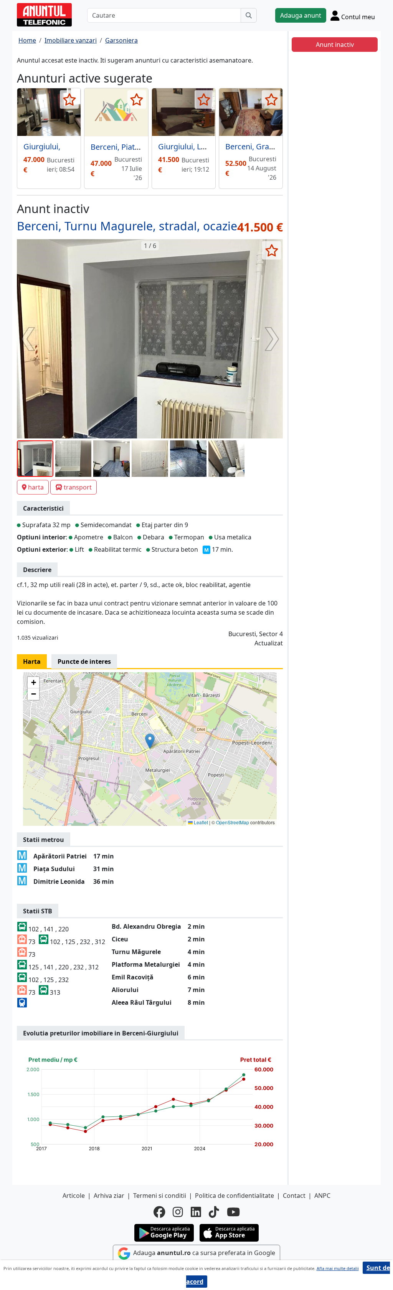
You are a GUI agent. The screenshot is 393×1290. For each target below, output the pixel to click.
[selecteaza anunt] (69, 99)
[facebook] (159, 1212)
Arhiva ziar (109, 1195)
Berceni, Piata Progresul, (134, 147)
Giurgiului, (41, 146)
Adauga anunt (300, 15)
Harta (32, 661)
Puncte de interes (84, 661)
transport (78, 487)
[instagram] (178, 1212)
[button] (150, 741)
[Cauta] (249, 15)
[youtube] (233, 1212)
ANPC (322, 1195)
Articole (74, 1195)
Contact (294, 1195)
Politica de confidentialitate (234, 1195)
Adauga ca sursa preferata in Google (203, 1253)
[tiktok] (214, 1212)
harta (36, 487)
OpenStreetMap (232, 822)
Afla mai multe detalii (338, 1268)
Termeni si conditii (159, 1195)
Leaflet (200, 822)
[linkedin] (196, 1212)
